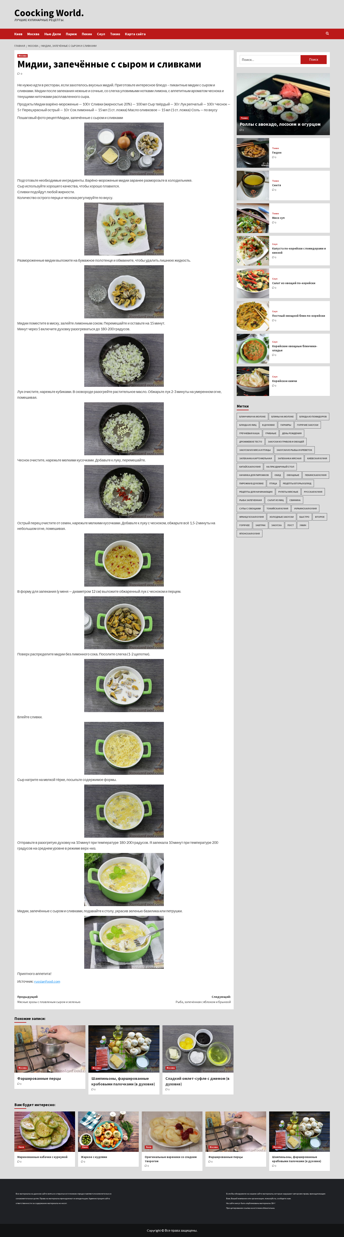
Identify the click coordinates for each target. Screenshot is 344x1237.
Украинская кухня (305, 508)
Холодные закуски (282, 517)
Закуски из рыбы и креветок (294, 450)
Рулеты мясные (288, 491)
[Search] (327, 33)
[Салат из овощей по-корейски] (253, 283)
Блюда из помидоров (313, 416)
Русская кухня (313, 491)
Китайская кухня (250, 466)
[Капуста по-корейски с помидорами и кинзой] (253, 251)
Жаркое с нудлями (94, 1157)
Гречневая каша (249, 433)
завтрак (260, 525)
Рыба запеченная (250, 500)
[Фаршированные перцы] (49, 1049)
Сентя (276, 185)
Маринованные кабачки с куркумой (42, 1157)
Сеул (101, 34)
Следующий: (203, 999)
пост (290, 525)
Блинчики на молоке (252, 416)
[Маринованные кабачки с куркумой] (44, 1131)
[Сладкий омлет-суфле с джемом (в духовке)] (198, 1049)
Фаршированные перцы (39, 1078)
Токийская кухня (277, 508)
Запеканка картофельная (255, 458)
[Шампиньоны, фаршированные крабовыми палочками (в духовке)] (123, 1049)
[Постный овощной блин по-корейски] (253, 316)
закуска (276, 525)
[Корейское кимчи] (253, 381)
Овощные (293, 475)
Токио (115, 34)
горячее (244, 525)
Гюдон (276, 153)
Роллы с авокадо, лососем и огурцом (280, 124)
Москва (33, 34)
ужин (303, 525)
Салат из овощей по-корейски (293, 283)
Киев (18, 34)
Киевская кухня (317, 458)
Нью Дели (52, 34)
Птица (273, 483)
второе (319, 517)
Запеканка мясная (289, 458)
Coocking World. (49, 13)
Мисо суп (278, 218)
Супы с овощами (250, 508)
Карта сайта (135, 34)
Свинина (295, 500)
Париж (71, 34)
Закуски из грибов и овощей (286, 441)
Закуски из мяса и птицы (255, 450)
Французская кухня (251, 517)
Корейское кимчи (284, 381)
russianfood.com (47, 981)
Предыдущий (48, 999)
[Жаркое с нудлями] (108, 1131)
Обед (278, 475)
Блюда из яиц (247, 425)
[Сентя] (253, 185)
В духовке (268, 425)
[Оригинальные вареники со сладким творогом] (172, 1131)
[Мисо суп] (253, 218)
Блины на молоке (282, 416)
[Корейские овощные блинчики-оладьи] (253, 349)
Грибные (270, 433)
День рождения (292, 433)
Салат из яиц (276, 500)
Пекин (87, 34)
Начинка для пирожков (254, 475)
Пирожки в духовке (251, 483)
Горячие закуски (307, 425)
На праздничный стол (280, 466)
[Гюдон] (253, 153)
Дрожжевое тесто (250, 441)
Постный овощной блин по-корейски (298, 316)
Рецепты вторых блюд (297, 483)
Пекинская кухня (315, 475)
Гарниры (285, 425)
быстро (304, 517)
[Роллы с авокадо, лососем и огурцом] (283, 104)
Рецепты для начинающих (256, 491)
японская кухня (249, 533)
